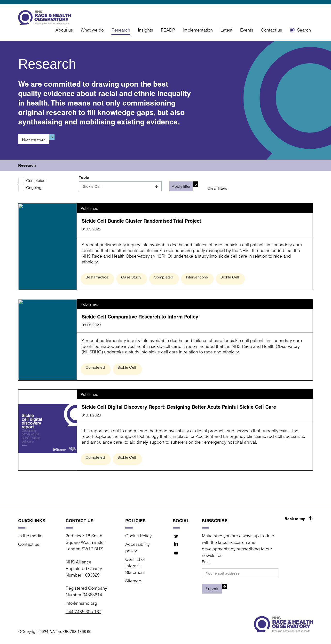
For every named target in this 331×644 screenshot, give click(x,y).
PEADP (168, 30)
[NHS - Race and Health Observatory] (44, 17)
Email (207, 561)
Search (304, 30)
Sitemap (133, 581)
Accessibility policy (137, 547)
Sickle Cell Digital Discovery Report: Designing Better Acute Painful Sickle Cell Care (179, 407)
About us (64, 30)
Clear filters (217, 188)
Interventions (197, 277)
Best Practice (97, 277)
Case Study (131, 277)
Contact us (271, 30)
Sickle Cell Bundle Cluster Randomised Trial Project (141, 221)
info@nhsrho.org (81, 603)
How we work (33, 139)
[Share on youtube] (176, 552)
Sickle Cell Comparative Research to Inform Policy (140, 317)
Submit (212, 588)
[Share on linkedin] (176, 544)
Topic (84, 177)
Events (246, 30)
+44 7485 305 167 (83, 611)
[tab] (27, 165)
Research (120, 30)
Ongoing (33, 187)
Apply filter (181, 186)
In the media (30, 535)
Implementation (198, 30)
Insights (145, 30)
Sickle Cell (230, 277)
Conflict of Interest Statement (135, 565)
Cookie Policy (138, 535)
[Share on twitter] (176, 535)
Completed (36, 180)
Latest (226, 30)
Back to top (295, 518)
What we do (92, 30)
